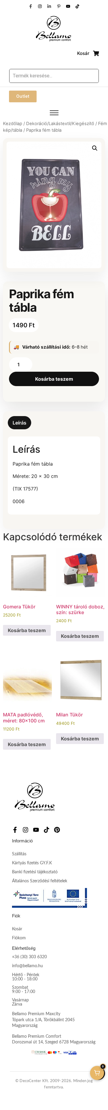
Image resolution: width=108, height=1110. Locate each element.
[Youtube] (68, 6)
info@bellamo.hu (27, 966)
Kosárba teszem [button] (27, 630)
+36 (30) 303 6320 (29, 957)
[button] (94, 148)
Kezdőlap (12, 123)
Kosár (17, 929)
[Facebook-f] (30, 6)
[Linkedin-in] (49, 6)
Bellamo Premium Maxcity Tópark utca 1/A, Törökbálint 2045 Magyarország (43, 1020)
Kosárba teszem (54, 379)
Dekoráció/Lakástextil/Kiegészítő (60, 123)
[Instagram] (40, 6)
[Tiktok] (77, 6)
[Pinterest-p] (59, 6)
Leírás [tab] (19, 423)
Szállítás (19, 854)
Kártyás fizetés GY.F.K (32, 863)
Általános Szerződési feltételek (39, 881)
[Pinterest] (57, 830)
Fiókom (19, 938)
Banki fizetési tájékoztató (35, 872)
